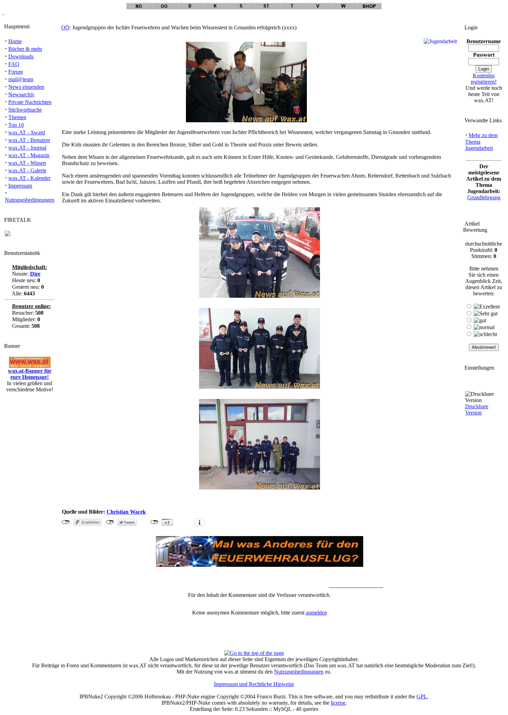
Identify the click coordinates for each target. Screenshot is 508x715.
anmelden (316, 613)
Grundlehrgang (483, 197)
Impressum (20, 186)
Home (15, 41)
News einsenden (26, 87)
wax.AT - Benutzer (29, 140)
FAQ (13, 64)
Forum (15, 72)
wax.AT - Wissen (27, 163)
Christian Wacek (126, 512)
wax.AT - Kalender (29, 178)
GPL (421, 696)
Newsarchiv (21, 94)
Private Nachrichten (29, 102)
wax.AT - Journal (27, 148)
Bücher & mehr (25, 49)
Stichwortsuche (25, 110)
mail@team (20, 79)
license (338, 703)
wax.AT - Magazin (28, 155)
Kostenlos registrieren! (484, 79)
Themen (17, 117)
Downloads (21, 56)
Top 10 (16, 125)
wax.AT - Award (26, 132)
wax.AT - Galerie (27, 170)
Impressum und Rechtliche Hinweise (254, 684)
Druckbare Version (476, 409)
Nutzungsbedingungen (29, 200)
